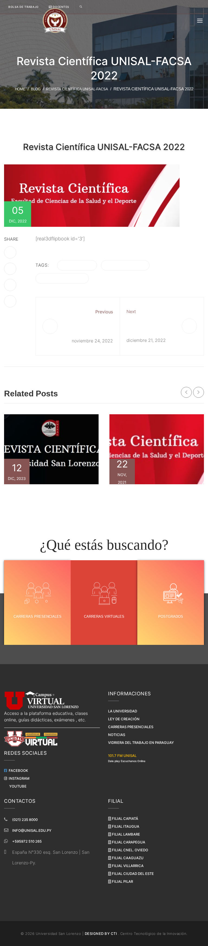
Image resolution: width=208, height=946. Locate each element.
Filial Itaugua (125, 826)
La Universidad (122, 711)
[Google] (10, 301)
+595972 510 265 (27, 841)
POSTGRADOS (170, 616)
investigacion (125, 265)
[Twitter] (10, 269)
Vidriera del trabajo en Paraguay (141, 742)
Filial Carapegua (128, 842)
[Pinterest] (10, 285)
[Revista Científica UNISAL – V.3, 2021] (156, 449)
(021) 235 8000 (25, 819)
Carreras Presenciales (130, 727)
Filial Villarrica (127, 866)
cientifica (77, 265)
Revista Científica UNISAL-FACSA (77, 89)
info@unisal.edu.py (31, 830)
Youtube (17, 786)
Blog (36, 89)
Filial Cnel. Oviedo (129, 850)
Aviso (131, 322)
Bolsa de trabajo (23, 6)
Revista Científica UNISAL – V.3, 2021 (157, 495)
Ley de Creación (123, 719)
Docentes (60, 6)
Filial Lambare (125, 834)
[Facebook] (10, 252)
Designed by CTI (101, 933)
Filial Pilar (122, 881)
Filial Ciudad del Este (132, 873)
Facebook (17, 770)
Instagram (18, 778)
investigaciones (62, 278)
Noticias (116, 734)
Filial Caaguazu (127, 858)
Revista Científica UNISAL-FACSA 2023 (51, 495)
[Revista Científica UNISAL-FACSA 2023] (51, 449)
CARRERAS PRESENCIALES (37, 616)
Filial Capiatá (124, 818)
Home (20, 89)
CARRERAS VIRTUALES (104, 616)
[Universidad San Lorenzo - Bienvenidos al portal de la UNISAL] (55, 20)
